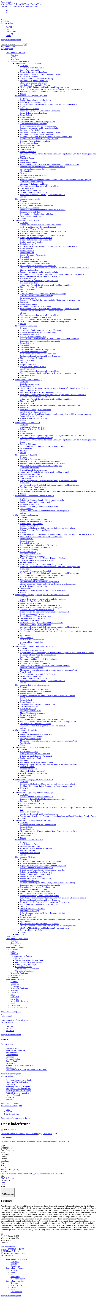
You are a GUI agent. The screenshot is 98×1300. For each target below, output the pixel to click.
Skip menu (5, 21)
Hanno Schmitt (32, 1134)
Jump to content (7, 2)
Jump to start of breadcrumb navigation (15, 1118)
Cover (3, 1182)
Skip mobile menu (8, 47)
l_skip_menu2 (6, 1016)
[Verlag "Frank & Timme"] (22, 4)
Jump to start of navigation (11, 40)
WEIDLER (59, 1174)
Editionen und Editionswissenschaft (14, 1174)
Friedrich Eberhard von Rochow (13, 1134)
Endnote (11, 1178)
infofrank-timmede (9, 1247)
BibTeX (4, 1178)
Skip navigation (7, 23)
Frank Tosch (47, 1134)
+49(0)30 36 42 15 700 (15, 1249)
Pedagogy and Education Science (41, 1174)
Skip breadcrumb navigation (11, 1106)
